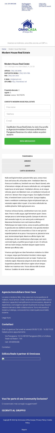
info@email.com (15, 79)
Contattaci (6, 347)
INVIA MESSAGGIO (27, 141)
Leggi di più (6, 318)
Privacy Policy (41, 420)
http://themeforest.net (19, 82)
